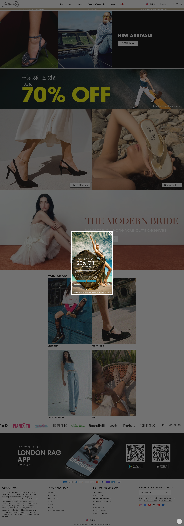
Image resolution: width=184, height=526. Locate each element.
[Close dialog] (110, 233)
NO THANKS (91, 281)
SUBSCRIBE (81, 281)
